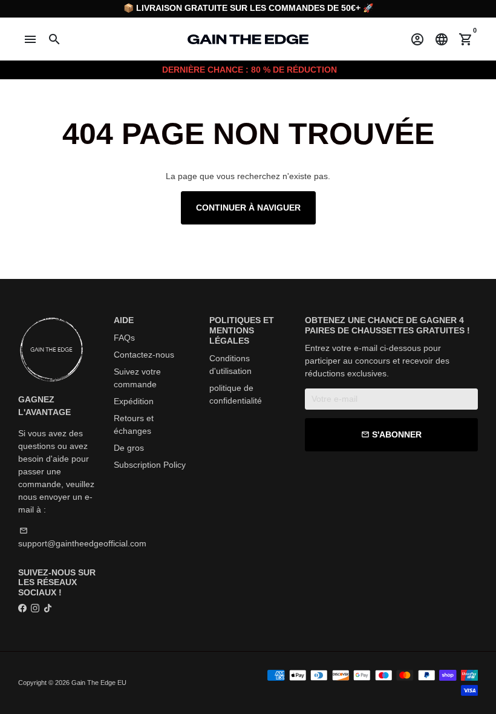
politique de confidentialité (235, 394)
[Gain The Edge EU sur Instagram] (35, 608)
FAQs (124, 337)
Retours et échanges (134, 424)
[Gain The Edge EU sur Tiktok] (48, 608)
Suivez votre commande (137, 378)
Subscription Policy (150, 465)
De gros (129, 448)
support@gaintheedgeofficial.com (82, 537)
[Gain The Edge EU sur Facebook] (22, 608)
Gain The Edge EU (98, 682)
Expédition (134, 401)
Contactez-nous (144, 354)
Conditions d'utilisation (230, 364)
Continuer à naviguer (248, 207)
